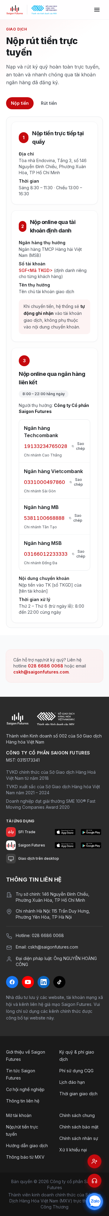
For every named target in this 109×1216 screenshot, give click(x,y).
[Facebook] (12, 982)
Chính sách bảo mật (78, 1126)
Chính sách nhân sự (78, 1138)
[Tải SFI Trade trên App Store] (65, 832)
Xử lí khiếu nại (73, 1149)
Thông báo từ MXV (25, 1157)
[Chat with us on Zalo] (94, 1201)
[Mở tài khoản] (94, 1161)
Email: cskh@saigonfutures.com (47, 946)
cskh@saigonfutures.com (41, 671)
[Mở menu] (97, 10)
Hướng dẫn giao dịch (27, 1145)
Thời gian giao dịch (78, 1093)
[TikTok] (59, 982)
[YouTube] (28, 982)
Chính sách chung (77, 1115)
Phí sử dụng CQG (76, 1070)
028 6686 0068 (45, 665)
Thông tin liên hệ (22, 1100)
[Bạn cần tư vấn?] (94, 1181)
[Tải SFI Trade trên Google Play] (91, 832)
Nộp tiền (20, 103)
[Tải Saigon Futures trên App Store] (65, 845)
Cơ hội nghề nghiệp (25, 1089)
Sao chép (80, 446)
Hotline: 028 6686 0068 (40, 935)
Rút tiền (49, 103)
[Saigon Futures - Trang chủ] (14, 9)
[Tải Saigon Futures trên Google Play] (91, 845)
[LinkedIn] (44, 982)
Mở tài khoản (18, 1115)
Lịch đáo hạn (72, 1082)
